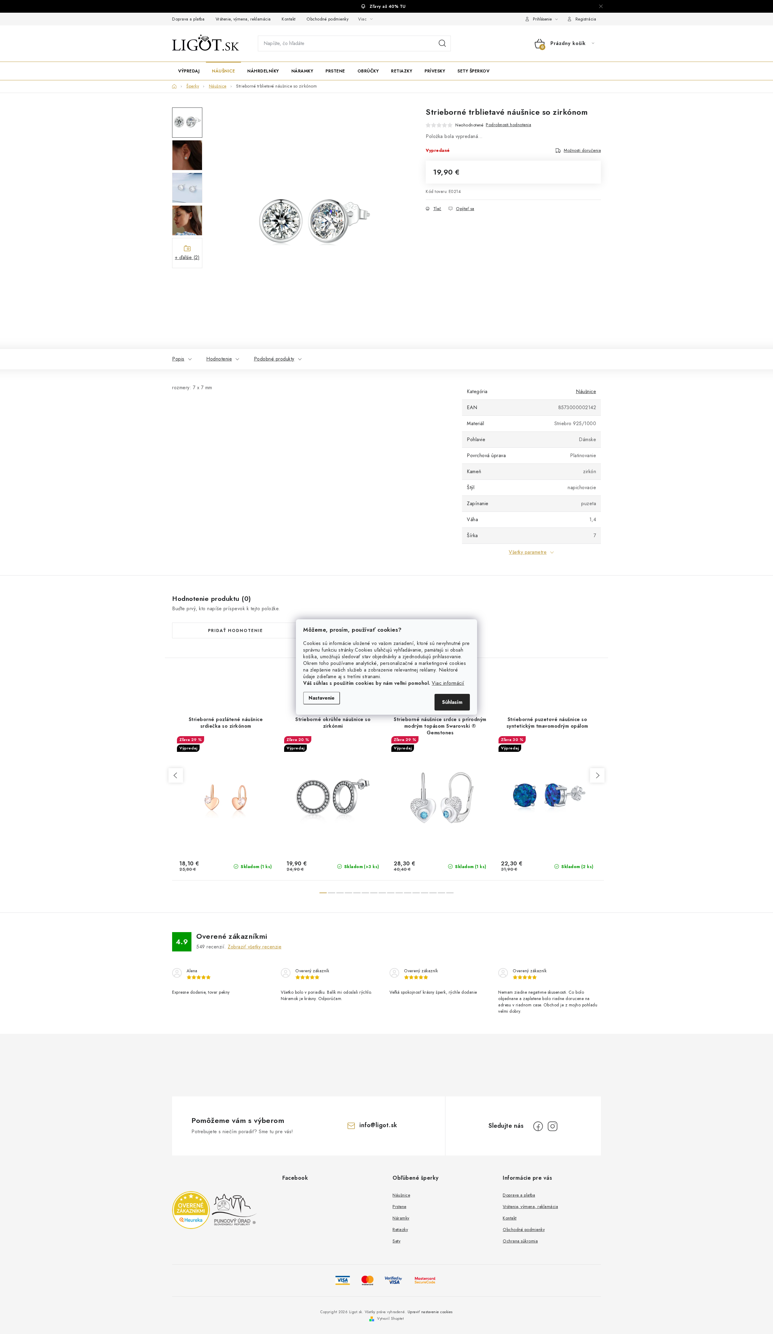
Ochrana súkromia (520, 1241)
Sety (396, 1241)
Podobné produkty (274, 358)
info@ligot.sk (378, 1125)
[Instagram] (552, 1126)
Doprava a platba (188, 19)
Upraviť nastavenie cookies (430, 1312)
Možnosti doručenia (582, 150)
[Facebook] (538, 1126)
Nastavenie (322, 697)
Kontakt (289, 19)
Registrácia (586, 19)
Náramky (401, 1218)
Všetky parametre (528, 552)
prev (175, 775)
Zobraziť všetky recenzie (254, 946)
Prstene (399, 1207)
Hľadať (442, 43)
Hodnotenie (219, 358)
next (597, 775)
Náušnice (586, 391)
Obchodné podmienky (327, 19)
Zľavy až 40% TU (388, 6)
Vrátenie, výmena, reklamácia (243, 19)
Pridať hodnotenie (235, 630)
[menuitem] (189, 71)
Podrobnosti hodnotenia (508, 125)
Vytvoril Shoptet (390, 1318)
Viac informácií (448, 683)
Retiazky (400, 1230)
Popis (178, 358)
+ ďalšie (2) (187, 257)
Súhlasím (452, 702)
